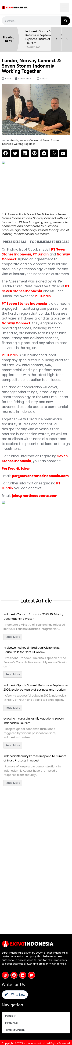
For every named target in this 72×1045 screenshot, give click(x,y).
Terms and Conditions (15, 1029)
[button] (65, 7)
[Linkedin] (22, 975)
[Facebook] (13, 975)
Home (5, 140)
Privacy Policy (11, 1022)
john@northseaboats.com (34, 495)
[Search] (65, 20)
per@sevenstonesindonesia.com (40, 476)
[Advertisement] (36, 556)
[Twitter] (31, 975)
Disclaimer (10, 1015)
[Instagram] (5, 975)
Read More (12, 637)
